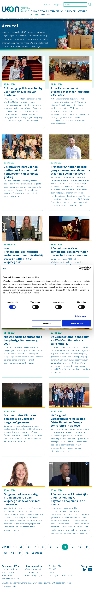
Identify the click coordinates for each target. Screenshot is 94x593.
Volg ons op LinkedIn (84, 569)
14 (20, 552)
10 (79, 546)
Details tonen (80, 316)
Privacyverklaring (9, 586)
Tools (43, 11)
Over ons (45, 14)
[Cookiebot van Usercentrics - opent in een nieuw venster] (80, 268)
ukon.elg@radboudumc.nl (60, 575)
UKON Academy (55, 11)
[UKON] (16, 9)
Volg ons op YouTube (90, 569)
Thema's (35, 11)
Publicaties (70, 11)
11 (87, 546)
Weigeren (46, 323)
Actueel (35, 14)
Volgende (37, 553)
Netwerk (82, 11)
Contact (48, 4)
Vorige (5, 547)
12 (5, 552)
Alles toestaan (76, 323)
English (57, 4)
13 (12, 552)
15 (27, 552)
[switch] (35, 307)
